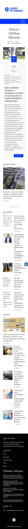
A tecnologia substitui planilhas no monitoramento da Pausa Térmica (19, 416)
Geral (4, 463)
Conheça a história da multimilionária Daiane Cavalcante (20, 268)
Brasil (4, 454)
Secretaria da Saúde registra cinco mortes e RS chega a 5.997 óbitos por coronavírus (19, 222)
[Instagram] (14, 519)
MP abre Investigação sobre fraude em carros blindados (18, 282)
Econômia (6, 457)
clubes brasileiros (16, 78)
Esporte (8, 75)
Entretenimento (7, 460)
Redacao (15, 70)
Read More (18, 155)
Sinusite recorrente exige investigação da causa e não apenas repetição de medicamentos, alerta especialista (13, 483)
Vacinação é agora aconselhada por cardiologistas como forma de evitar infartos (19, 397)
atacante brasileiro (11, 76)
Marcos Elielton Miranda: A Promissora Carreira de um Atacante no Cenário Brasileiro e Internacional (14, 94)
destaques (7, 80)
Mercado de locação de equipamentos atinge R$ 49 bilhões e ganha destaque (19, 378)
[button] (12, 206)
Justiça (5, 466)
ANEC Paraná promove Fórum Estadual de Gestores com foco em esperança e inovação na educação (14, 337)
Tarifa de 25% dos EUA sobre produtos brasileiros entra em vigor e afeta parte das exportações (13, 195)
